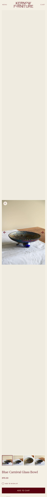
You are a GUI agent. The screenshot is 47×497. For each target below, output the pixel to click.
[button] (4, 5)
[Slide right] (42, 232)
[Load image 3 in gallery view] (29, 460)
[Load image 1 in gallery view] (7, 460)
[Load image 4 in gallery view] (40, 460)
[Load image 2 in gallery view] (18, 460)
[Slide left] (4, 232)
